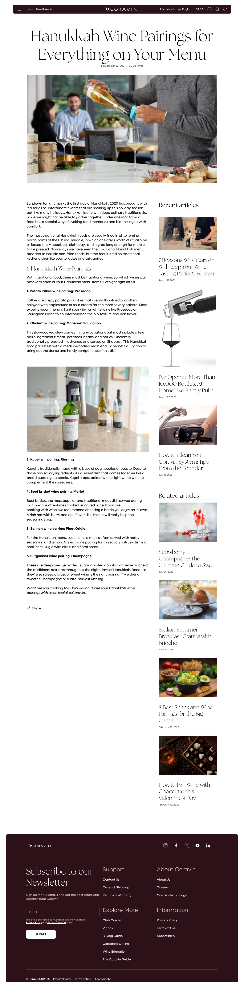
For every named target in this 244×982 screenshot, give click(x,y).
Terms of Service (56, 922)
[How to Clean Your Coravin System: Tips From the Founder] (188, 425)
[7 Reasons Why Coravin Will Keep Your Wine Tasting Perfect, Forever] (188, 233)
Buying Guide (113, 936)
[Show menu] (19, 9)
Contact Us (111, 879)
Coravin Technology (172, 895)
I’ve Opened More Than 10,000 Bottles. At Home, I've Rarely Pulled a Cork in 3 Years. (188, 384)
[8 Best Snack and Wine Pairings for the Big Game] (188, 677)
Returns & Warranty (117, 895)
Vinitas (108, 928)
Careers (163, 887)
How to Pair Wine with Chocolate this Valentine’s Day (184, 791)
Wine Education (115, 951)
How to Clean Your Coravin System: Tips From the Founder (184, 462)
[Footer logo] (40, 846)
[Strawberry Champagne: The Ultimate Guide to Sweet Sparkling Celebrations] (188, 522)
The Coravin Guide (117, 959)
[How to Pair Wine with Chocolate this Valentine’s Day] (188, 755)
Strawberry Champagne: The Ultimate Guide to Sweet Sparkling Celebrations (188, 559)
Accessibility (166, 936)
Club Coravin (113, 920)
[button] (217, 9)
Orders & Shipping (116, 887)
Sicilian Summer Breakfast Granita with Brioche (185, 636)
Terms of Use (166, 928)
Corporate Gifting (116, 944)
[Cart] (225, 9)
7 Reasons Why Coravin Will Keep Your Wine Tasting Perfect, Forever (187, 267)
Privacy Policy (34, 922)
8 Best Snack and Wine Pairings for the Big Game (186, 714)
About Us (163, 879)
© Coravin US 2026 (38, 979)
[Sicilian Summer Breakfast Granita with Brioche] (188, 599)
